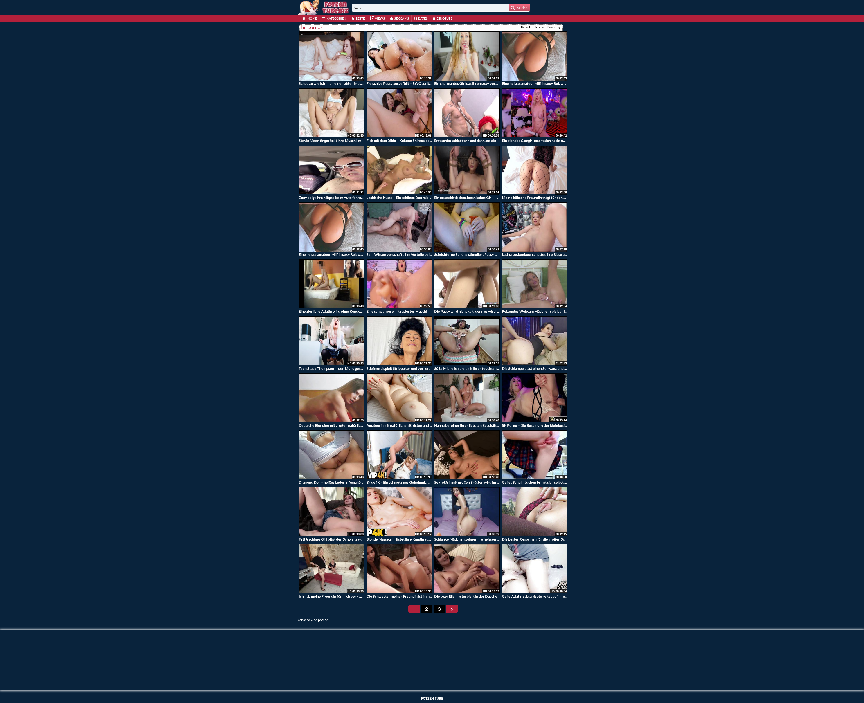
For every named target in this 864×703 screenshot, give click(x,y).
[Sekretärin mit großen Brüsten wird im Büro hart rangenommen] (467, 454)
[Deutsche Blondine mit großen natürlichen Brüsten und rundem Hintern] (331, 397)
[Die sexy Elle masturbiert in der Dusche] (467, 568)
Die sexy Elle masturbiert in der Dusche (465, 596)
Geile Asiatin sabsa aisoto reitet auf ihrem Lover (540, 596)
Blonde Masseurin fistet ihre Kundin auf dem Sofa (406, 539)
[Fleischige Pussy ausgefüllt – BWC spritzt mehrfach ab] (399, 56)
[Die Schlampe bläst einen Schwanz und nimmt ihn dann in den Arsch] (534, 340)
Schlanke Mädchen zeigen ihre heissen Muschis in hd (476, 539)
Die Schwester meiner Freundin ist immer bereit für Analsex (415, 596)
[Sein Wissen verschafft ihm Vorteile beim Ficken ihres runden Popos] (399, 227)
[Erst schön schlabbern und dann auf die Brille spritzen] (467, 112)
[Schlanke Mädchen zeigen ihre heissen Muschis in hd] (467, 511)
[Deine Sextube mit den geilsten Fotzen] (323, 6)
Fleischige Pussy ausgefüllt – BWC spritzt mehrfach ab (410, 83)
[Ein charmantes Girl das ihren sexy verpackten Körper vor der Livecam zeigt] (467, 56)
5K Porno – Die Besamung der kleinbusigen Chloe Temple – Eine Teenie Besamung (567, 425)
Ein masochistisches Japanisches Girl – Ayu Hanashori (476, 197)
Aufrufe (539, 27)
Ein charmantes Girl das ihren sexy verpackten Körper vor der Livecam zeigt (495, 83)
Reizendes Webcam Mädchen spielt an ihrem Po (540, 311)
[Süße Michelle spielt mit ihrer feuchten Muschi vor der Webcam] (467, 340)
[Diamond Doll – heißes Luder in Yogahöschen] (331, 454)
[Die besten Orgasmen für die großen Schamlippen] (534, 511)
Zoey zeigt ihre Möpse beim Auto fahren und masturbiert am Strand (353, 197)
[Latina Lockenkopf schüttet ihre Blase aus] (534, 227)
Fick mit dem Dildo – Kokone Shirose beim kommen (407, 140)
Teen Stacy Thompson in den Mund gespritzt (334, 368)
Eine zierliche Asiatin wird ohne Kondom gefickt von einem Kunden (352, 311)
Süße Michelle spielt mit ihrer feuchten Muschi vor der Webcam (485, 368)
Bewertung (554, 27)
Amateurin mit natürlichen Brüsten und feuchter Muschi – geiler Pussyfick (426, 425)
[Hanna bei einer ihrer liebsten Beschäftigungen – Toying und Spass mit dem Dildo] (467, 397)
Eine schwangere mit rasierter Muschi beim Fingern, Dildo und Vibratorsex (426, 311)
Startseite (303, 620)
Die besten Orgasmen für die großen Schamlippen (541, 539)
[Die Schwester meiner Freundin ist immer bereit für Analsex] (399, 568)
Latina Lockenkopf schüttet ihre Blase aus (535, 254)
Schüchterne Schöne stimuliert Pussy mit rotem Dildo (477, 254)
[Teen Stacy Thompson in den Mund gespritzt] (331, 340)
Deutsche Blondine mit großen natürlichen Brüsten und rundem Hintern (356, 425)
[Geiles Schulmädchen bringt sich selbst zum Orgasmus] (534, 454)
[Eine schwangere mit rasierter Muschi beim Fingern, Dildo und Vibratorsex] (399, 283)
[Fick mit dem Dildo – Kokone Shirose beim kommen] (399, 112)
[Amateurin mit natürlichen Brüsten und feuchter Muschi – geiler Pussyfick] (399, 397)
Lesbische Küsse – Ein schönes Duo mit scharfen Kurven (411, 197)
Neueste (526, 27)
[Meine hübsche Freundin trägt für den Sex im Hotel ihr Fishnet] (534, 170)
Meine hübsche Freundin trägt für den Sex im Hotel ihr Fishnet (551, 197)
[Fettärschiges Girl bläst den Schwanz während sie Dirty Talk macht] (331, 511)
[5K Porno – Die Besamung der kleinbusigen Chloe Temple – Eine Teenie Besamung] (534, 397)
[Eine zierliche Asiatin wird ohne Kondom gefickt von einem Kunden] (331, 283)
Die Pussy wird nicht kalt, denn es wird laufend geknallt (478, 311)
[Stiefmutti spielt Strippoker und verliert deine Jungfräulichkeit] (399, 340)
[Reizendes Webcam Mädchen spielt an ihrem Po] (534, 283)
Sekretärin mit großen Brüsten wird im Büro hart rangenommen (485, 482)
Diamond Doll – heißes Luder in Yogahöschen (334, 482)
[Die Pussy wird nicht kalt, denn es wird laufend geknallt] (467, 283)
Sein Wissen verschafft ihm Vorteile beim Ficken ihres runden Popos (421, 254)
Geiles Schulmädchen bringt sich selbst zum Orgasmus (545, 482)
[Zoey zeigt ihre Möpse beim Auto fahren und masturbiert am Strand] (331, 170)
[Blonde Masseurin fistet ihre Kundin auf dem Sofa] (399, 511)
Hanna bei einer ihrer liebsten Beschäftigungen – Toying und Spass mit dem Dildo (498, 425)
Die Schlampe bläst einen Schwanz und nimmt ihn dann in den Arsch (555, 368)
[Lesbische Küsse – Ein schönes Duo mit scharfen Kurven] (399, 170)
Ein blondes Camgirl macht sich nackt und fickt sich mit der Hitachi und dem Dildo (566, 140)
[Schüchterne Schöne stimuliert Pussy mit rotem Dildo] (467, 227)
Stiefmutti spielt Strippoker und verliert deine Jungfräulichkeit (417, 368)
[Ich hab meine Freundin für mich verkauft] (331, 568)
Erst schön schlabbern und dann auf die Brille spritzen (476, 140)
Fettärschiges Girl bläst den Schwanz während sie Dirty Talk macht (352, 539)
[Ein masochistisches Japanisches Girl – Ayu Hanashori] (467, 170)
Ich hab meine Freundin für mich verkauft (332, 596)
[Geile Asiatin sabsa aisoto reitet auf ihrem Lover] (534, 568)
